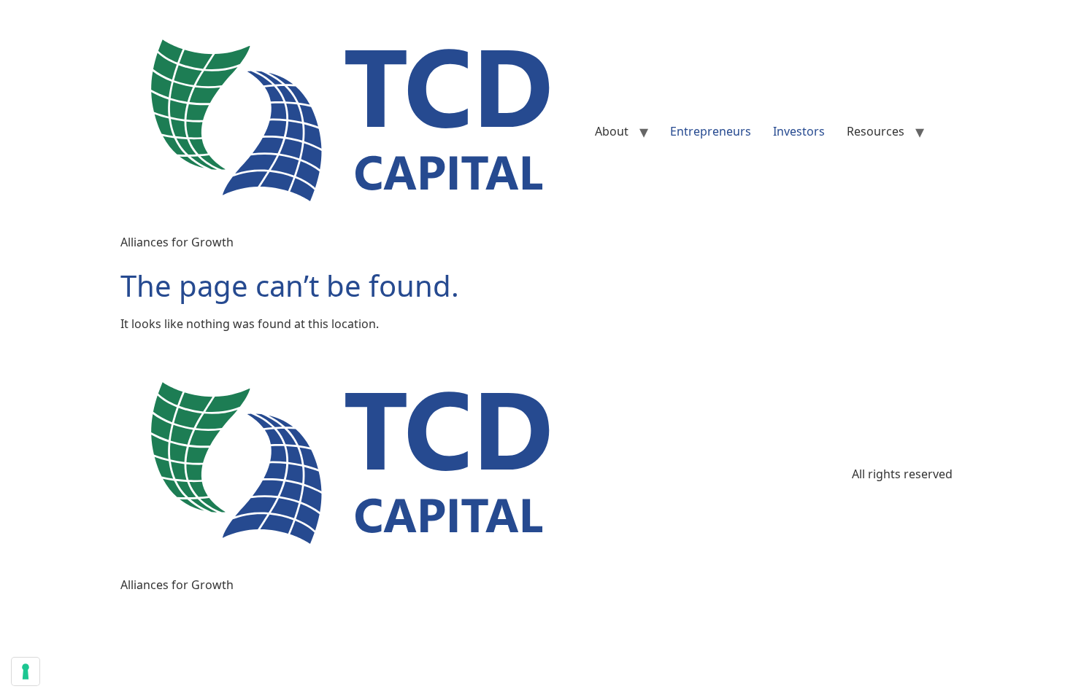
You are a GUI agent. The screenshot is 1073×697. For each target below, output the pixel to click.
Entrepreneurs (710, 131)
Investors (799, 131)
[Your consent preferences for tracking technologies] (25, 671)
